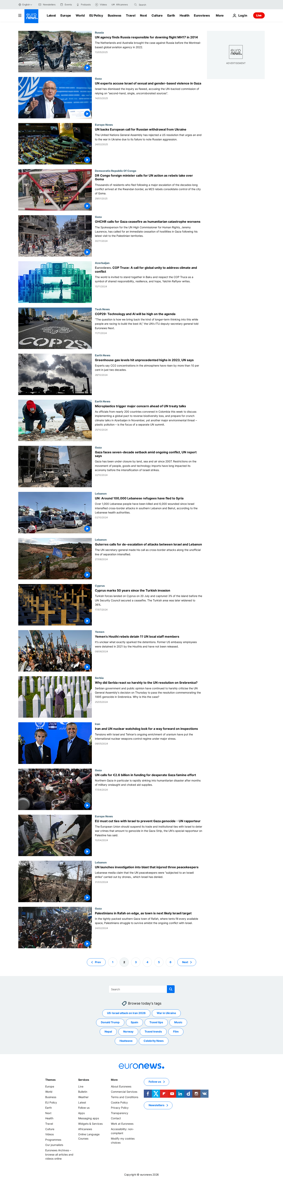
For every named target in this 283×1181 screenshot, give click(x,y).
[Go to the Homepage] (31, 16)
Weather (83, 1097)
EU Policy (96, 15)
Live (259, 15)
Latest (51, 15)
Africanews (85, 1128)
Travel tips (156, 1022)
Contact (116, 1118)
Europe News (104, 124)
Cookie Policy (119, 1102)
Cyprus (100, 585)
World (80, 15)
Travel (130, 15)
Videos (49, 1134)
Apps (81, 1113)
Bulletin (82, 1091)
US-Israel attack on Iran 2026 (126, 1013)
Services (83, 1079)
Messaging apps (88, 1118)
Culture (157, 15)
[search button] (135, 5)
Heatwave (126, 1040)
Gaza (98, 78)
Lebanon (101, 493)
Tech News (102, 309)
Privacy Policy (120, 1107)
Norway (128, 1031)
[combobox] (155, 5)
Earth (171, 15)
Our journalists (54, 1144)
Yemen (99, 631)
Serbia (99, 677)
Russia (99, 32)
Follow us (84, 1107)
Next (143, 15)
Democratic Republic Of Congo (115, 170)
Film (176, 1031)
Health (184, 15)
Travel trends (153, 1031)
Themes (50, 1079)
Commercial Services (124, 1091)
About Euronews (121, 1086)
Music (178, 1022)
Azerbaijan (102, 262)
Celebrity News (154, 1040)
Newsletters (156, 1105)
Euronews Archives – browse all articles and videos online (59, 1154)
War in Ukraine (166, 1013)
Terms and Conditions (124, 1097)
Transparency (119, 1113)
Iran (97, 723)
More (114, 1079)
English (26, 4)
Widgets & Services (90, 1123)
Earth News (102, 355)
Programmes (53, 1139)
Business (114, 15)
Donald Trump (110, 1022)
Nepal (108, 1031)
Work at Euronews (122, 1123)
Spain (134, 1022)
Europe (65, 15)
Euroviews (202, 15)
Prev (98, 962)
